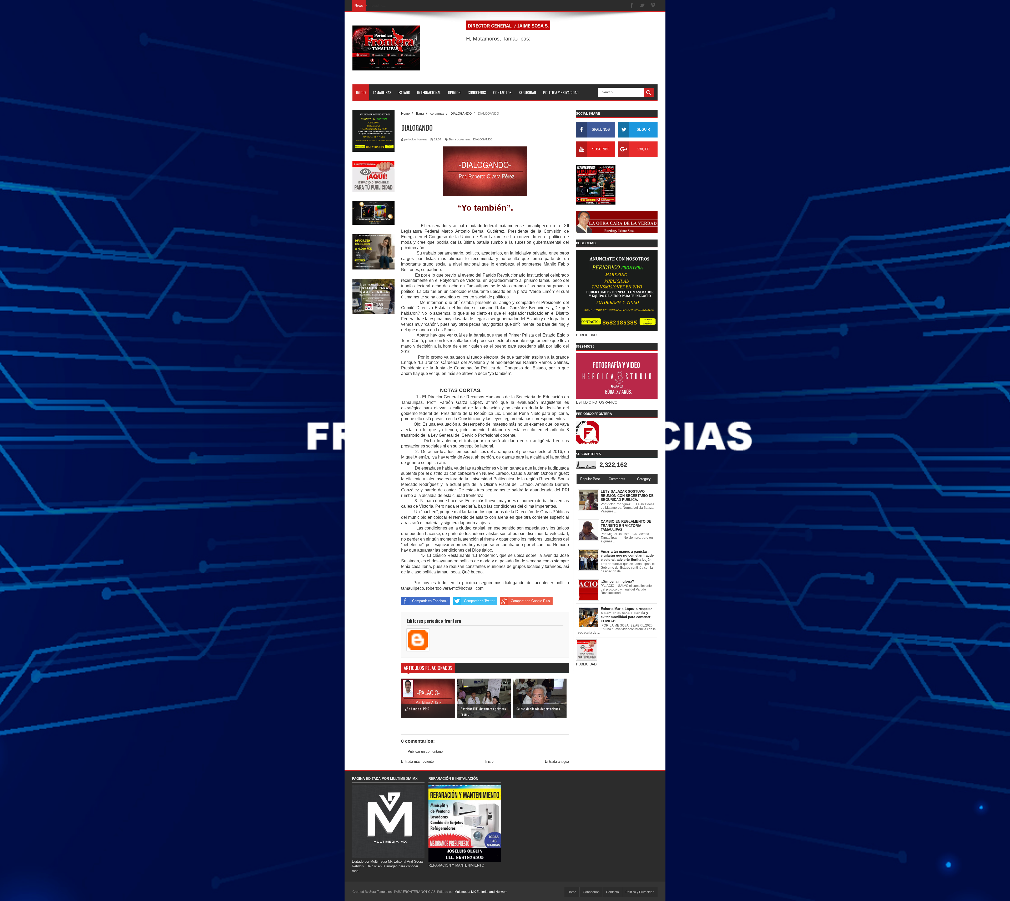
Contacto (612, 892)
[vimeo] (653, 5)
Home (572, 892)
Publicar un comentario (425, 752)
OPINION (454, 92)
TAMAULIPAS (382, 92)
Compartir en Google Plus (530, 601)
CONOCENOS (477, 92)
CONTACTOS (502, 92)
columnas (464, 139)
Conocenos (591, 892)
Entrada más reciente (417, 761)
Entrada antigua (557, 761)
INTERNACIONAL (429, 92)
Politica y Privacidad (639, 892)
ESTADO (404, 92)
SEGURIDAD (527, 92)
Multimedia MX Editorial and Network (480, 892)
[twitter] (642, 5)
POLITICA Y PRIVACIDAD (561, 92)
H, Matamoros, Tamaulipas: (498, 39)
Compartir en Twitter (479, 601)
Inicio (489, 761)
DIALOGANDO (483, 139)
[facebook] (632, 5)
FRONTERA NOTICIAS (419, 892)
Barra (452, 139)
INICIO (361, 92)
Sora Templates (380, 892)
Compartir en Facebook (430, 601)
